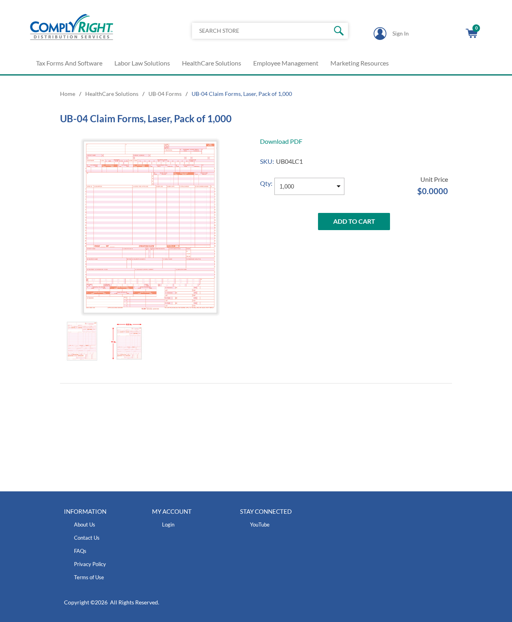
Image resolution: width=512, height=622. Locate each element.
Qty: (266, 183)
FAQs (80, 551)
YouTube (260, 524)
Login (168, 524)
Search (339, 31)
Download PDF (281, 141)
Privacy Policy (90, 564)
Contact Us (87, 538)
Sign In (400, 33)
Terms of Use (89, 577)
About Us (84, 524)
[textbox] (254, 31)
